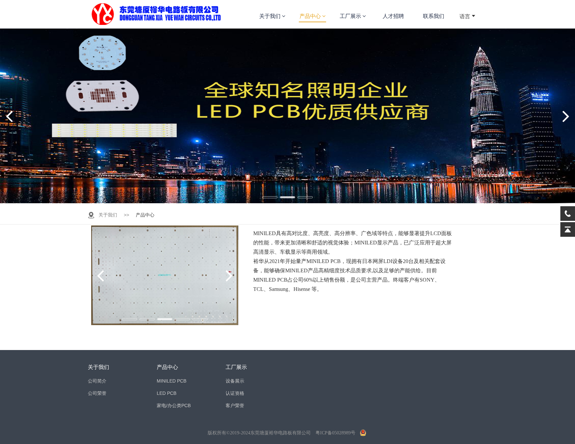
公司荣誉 (97, 393)
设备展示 (235, 381)
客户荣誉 (235, 405)
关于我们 (270, 16)
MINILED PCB (171, 381)
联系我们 (433, 16)
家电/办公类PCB (174, 405)
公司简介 (97, 381)
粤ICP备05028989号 (335, 432)
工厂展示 (351, 16)
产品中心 (310, 16)
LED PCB (166, 393)
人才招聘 (393, 16)
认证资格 (235, 393)
